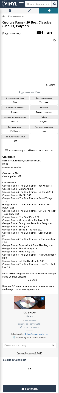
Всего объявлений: (29, 353)
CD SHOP (29, 312)
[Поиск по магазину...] (53, 345)
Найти (54, 4)
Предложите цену (11, 33)
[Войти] (10, 10)
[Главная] (3, 16)
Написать (29, 389)
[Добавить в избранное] (54, 40)
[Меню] (21, 4)
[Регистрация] (29, 10)
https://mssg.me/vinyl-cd (36, 333)
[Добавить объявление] (49, 10)
